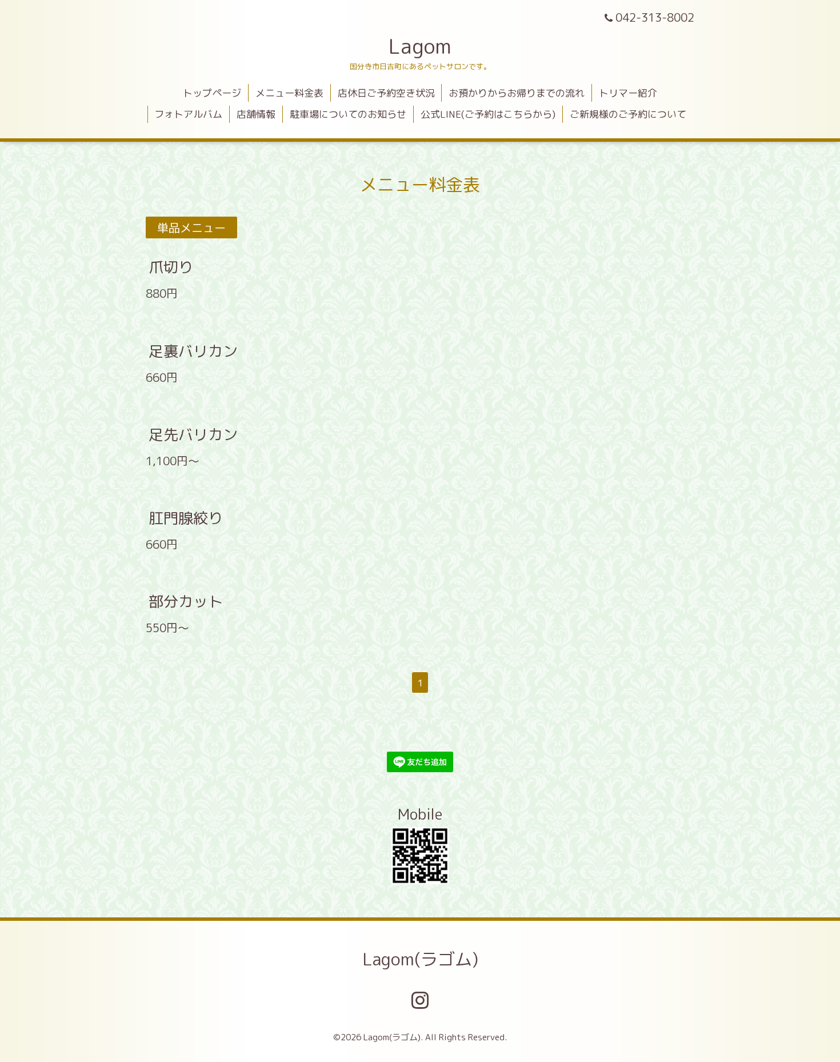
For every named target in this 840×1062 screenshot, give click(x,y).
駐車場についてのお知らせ (348, 114)
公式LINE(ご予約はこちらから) (488, 114)
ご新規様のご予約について (628, 114)
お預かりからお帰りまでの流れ (517, 92)
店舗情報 (256, 114)
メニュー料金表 (289, 92)
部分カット (186, 601)
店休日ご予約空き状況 (386, 92)
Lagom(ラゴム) (420, 959)
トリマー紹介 (628, 92)
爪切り (171, 267)
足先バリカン (193, 434)
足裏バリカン (193, 350)
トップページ (212, 92)
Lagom (420, 46)
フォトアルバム (188, 114)
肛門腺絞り (186, 518)
